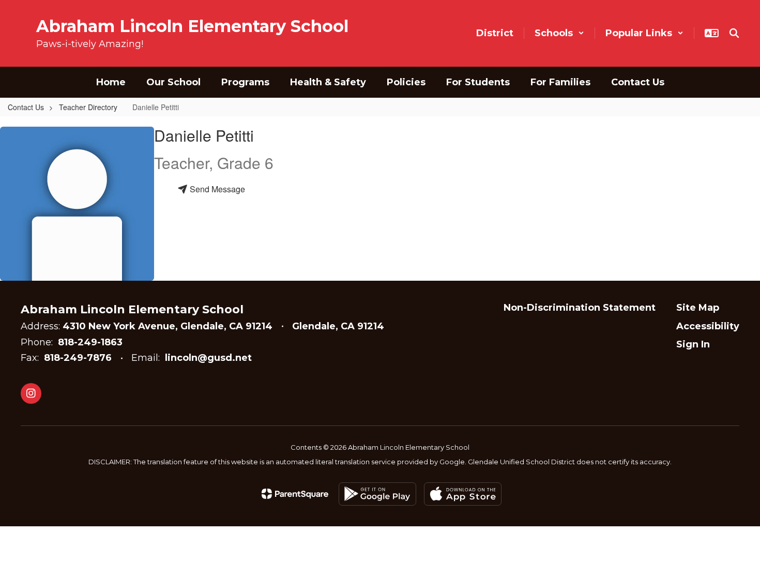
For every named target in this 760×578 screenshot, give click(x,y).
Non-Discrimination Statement (580, 307)
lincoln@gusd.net (208, 357)
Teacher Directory (88, 107)
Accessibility (707, 326)
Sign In (693, 344)
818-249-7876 (78, 357)
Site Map (697, 307)
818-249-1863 (90, 342)
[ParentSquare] (295, 493)
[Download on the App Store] (462, 494)
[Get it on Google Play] (377, 494)
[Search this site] (734, 33)
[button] (559, 33)
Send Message (216, 189)
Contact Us (26, 107)
